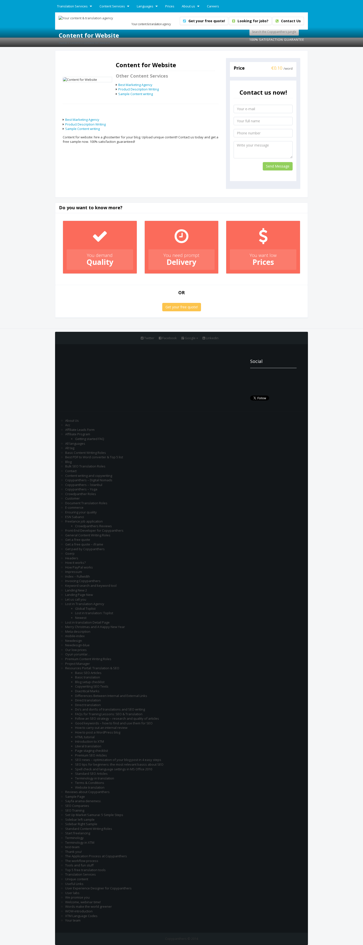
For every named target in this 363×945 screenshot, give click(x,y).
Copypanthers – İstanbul (83, 485)
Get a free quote (77, 539)
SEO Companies (77, 805)
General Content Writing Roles (87, 535)
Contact (71, 471)
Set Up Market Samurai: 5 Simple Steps (94, 815)
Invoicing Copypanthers (83, 581)
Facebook (169, 338)
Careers (213, 6)
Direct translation (88, 700)
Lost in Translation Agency (84, 604)
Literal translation (88, 746)
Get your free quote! (181, 307)
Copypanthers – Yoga (81, 489)
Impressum (73, 571)
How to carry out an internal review (101, 727)
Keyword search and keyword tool (91, 585)
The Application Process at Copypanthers (96, 856)
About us (188, 6)
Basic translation (87, 677)
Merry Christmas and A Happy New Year (95, 627)
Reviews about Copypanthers (87, 792)
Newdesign (73, 640)
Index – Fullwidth (77, 576)
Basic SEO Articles (88, 673)
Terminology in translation (94, 778)
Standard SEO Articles (91, 773)
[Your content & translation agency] (85, 18)
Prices (169, 6)
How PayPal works (79, 567)
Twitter (148, 338)
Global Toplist (85, 608)
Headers (71, 558)
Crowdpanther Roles (80, 494)
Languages (145, 6)
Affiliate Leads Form (80, 429)
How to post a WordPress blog (97, 732)
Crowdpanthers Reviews (93, 526)
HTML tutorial (85, 737)
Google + (191, 338)
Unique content (76, 879)
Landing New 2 (76, 590)
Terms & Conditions (89, 782)
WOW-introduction (79, 911)
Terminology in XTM (79, 842)
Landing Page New (79, 594)
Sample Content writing (135, 94)
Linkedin (212, 338)
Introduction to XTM (89, 741)
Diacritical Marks (87, 691)
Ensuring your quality (81, 512)
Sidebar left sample (80, 819)
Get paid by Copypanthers (85, 549)
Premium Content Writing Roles (88, 659)
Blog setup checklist (89, 682)
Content (75, 42)
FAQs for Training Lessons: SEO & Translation (108, 714)
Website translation (89, 787)
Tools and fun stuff (79, 865)
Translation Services (72, 6)
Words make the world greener (88, 906)
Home (63, 42)
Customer (72, 498)
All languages (75, 443)
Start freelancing (77, 833)
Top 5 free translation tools (85, 870)
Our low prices (76, 650)
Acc (67, 425)
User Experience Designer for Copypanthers (98, 888)
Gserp (70, 553)
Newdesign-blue (77, 645)
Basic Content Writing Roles (85, 452)
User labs (72, 893)
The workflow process (81, 861)
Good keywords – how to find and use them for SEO (114, 723)
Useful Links (74, 884)
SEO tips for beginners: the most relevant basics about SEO (119, 764)
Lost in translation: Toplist (94, 613)
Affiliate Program (77, 434)
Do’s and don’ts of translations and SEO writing (110, 709)
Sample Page (75, 796)
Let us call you (75, 599)
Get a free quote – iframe (84, 544)
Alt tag (69, 448)
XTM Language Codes (81, 916)
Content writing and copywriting (88, 475)
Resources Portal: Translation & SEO (92, 668)
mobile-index (75, 636)
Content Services (112, 6)
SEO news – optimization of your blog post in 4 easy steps (118, 759)
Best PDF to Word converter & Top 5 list (94, 457)
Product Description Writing (138, 89)
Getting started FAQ (89, 439)
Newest (80, 617)
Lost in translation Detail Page (87, 622)
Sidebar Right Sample (81, 824)
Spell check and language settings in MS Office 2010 (113, 769)
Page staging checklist (91, 750)
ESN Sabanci (74, 517)
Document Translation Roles (86, 503)
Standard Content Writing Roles (88, 828)
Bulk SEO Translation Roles (85, 466)
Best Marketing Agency (135, 85)
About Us (72, 420)
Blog (68, 462)
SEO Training (74, 810)
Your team (73, 920)
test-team (72, 847)
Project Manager (77, 663)
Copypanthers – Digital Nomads (88, 480)
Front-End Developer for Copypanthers (94, 530)
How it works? (75, 562)
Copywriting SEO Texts (91, 686)
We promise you (77, 897)
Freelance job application (84, 521)
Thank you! (73, 851)
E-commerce (74, 507)
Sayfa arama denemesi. (83, 801)
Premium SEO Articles (91, 755)
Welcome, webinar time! (83, 902)
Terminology (74, 838)
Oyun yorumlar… (77, 654)
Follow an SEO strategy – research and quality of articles (117, 718)
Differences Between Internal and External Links (111, 695)
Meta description (77, 631)
